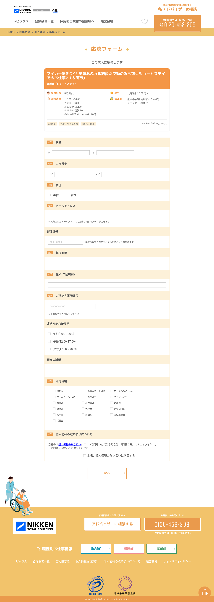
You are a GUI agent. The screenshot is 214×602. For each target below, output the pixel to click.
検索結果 (24, 32)
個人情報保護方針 (86, 561)
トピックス (21, 21)
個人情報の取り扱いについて (122, 561)
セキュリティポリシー (177, 561)
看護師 (128, 548)
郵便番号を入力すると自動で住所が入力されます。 (110, 241)
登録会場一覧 (44, 21)
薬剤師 (161, 548)
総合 (96, 548)
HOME (11, 32)
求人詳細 (39, 32)
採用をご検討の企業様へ (77, 21)
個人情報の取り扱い (69, 444)
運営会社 (107, 21)
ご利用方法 (62, 561)
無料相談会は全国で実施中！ (180, 7)
